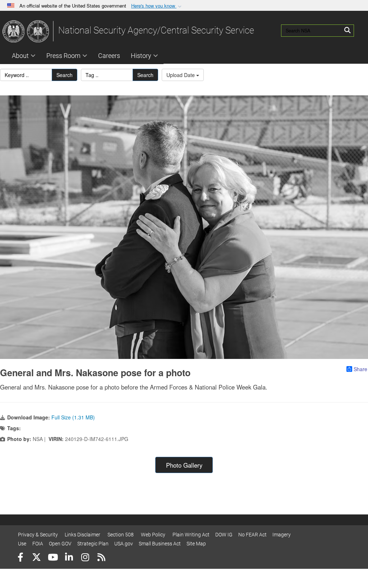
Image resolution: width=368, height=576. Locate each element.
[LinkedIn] (69, 558)
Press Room (63, 55)
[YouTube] (52, 558)
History (141, 55)
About (20, 55)
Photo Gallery (184, 465)
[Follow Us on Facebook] (20, 558)
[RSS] (101, 558)
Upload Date (181, 74)
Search (64, 74)
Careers (109, 55)
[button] (157, 6)
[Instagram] (85, 558)
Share (360, 369)
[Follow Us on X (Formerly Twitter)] (36, 558)
